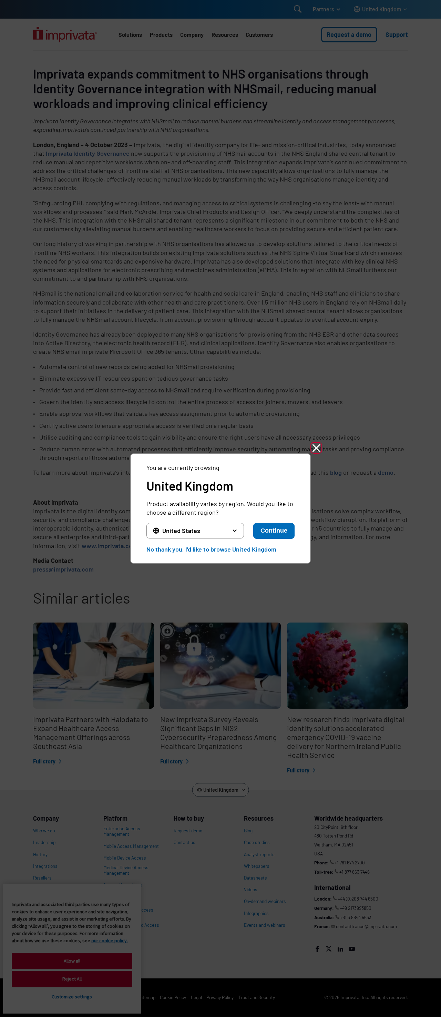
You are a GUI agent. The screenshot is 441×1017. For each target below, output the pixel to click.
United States (181, 530)
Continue (273, 530)
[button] (316, 448)
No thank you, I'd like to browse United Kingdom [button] (211, 549)
